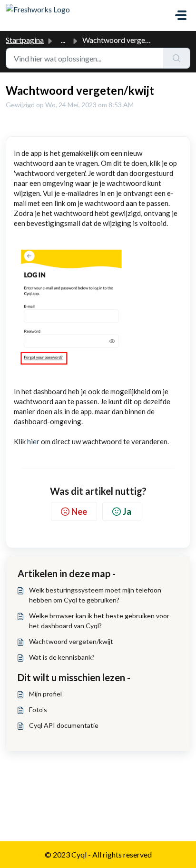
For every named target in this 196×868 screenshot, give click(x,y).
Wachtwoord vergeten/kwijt (71, 641)
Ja (127, 511)
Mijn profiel (45, 694)
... (63, 39)
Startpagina (25, 39)
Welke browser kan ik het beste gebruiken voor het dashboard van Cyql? (99, 621)
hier (33, 441)
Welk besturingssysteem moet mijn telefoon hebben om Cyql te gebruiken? (95, 595)
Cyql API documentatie (63, 725)
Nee (79, 511)
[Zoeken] (176, 58)
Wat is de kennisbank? (62, 657)
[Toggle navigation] (180, 15)
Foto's (38, 709)
